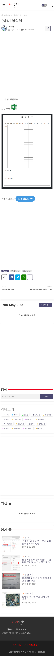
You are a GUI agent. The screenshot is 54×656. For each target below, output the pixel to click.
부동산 (6, 419)
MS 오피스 (28, 428)
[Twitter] (17, 277)
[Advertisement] (27, 60)
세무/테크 (20, 424)
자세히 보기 (45, 305)
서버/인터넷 (8, 424)
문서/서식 (15, 271)
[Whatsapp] (24, 277)
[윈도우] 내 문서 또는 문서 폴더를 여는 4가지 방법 (36, 542)
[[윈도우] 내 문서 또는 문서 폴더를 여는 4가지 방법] (11, 544)
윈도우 (31, 424)
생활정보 (41, 419)
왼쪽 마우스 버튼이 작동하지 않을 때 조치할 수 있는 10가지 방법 (36, 560)
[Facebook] (11, 277)
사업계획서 (17, 419)
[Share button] (30, 277)
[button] (44, 5)
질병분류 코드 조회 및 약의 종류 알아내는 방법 (37, 579)
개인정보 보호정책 (33, 644)
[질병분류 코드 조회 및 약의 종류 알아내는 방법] (11, 581)
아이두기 (24, 652)
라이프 (25, 415)
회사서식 (8, 15)
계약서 (6, 415)
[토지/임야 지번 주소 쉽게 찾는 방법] (11, 600)
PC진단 (40, 428)
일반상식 (42, 424)
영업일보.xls (26, 198)
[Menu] (3, 5)
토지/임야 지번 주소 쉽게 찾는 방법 (36, 598)
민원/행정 (48, 415)
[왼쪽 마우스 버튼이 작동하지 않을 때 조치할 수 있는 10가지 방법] (11, 563)
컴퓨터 (6, 428)
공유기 (16, 415)
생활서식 (29, 419)
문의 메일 (16, 644)
